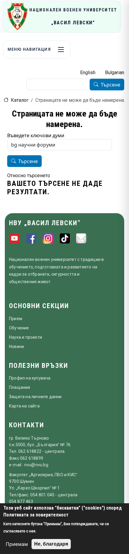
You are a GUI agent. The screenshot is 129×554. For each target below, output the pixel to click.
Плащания (19, 387)
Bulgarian (114, 72)
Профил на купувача (30, 378)
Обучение (19, 327)
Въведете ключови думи (35, 135)
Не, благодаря (51, 543)
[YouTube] (14, 238)
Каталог (19, 100)
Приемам (17, 544)
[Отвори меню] (61, 49)
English (87, 72)
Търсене (110, 84)
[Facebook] (31, 238)
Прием (15, 318)
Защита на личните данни (35, 396)
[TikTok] (64, 238)
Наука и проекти (25, 337)
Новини (16, 346)
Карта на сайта (24, 406)
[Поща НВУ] (81, 238)
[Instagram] (48, 238)
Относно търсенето (28, 175)
